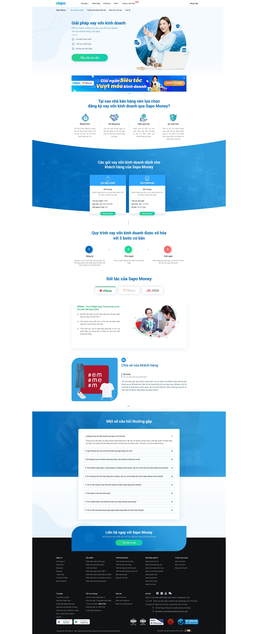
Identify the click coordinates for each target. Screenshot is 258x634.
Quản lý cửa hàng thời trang (154, 568)
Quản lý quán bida (151, 578)
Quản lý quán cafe (151, 574)
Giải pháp (84, 3)
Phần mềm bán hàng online (95, 565)
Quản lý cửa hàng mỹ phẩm (154, 571)
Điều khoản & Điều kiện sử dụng (66, 607)
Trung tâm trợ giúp (62, 597)
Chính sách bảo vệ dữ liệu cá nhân (67, 610)
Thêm (116, 3)
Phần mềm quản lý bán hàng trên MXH (98, 574)
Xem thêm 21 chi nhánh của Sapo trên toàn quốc (171, 611)
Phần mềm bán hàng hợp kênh (96, 581)
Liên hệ (58, 617)
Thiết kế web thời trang (123, 565)
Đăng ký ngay (108, 213)
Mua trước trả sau (115, 10)
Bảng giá (59, 571)
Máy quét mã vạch (181, 568)
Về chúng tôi (60, 561)
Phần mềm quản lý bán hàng (95, 561)
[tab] (105, 290)
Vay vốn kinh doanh (77, 10)
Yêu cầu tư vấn (89, 57)
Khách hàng (96, 3)
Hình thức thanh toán (63, 600)
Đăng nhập (194, 3)
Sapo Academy (61, 581)
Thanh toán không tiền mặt (96, 10)
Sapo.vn (70, 631)
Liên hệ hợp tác (121, 597)
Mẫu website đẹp (121, 574)
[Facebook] (157, 593)
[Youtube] (166, 593)
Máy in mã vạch (180, 565)
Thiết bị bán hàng (181, 558)
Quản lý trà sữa (150, 584)
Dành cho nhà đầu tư (123, 600)
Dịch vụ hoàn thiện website (65, 614)
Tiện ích (128, 10)
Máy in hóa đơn (180, 561)
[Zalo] (161, 593)
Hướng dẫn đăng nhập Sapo (65, 604)
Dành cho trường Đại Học (124, 604)
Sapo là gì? (60, 565)
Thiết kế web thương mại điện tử (126, 571)
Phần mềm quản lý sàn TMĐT (96, 571)
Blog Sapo (59, 568)
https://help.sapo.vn (98, 597)
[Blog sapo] (170, 593)
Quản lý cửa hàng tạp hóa (153, 565)
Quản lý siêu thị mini (152, 561)
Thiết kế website (91, 568)
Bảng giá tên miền (122, 578)
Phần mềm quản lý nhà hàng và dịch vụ (99, 578)
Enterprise (106, 3)
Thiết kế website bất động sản (126, 568)
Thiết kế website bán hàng (124, 561)
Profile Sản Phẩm (62, 578)
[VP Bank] (129, 83)
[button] (128, 93)
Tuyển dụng (60, 574)
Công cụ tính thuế (128, 3)
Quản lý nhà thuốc (151, 581)
